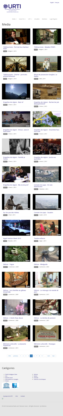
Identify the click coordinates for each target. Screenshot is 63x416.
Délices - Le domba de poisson (44, 318)
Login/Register (53, 19)
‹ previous (15, 356)
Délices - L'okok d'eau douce (13, 318)
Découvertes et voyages (11, 379)
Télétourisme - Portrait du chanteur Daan (16, 48)
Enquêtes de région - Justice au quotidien (45, 158)
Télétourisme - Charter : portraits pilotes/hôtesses (15, 75)
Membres (44, 19)
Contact (23, 396)
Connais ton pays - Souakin (43, 212)
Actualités (37, 19)
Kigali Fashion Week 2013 (12, 238)
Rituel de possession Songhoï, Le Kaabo (45, 75)
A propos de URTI (8, 396)
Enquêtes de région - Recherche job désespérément (46, 103)
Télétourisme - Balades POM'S (44, 47)
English (52, 2)
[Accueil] (15, 8)
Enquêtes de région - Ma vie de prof (15, 185)
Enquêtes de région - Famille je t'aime (14, 158)
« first (9, 356)
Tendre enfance (39, 238)
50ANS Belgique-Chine (11, 374)
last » (53, 356)
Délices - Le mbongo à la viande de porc (46, 291)
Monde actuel (9, 377)
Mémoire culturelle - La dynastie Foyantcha (14, 345)
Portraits (36, 377)
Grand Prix (22, 19)
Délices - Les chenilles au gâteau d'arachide (14, 291)
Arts (6, 376)
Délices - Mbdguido (40, 264)
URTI (29, 19)
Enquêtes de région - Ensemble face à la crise (46, 130)
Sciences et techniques (40, 379)
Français (57, 2)
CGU (16, 396)
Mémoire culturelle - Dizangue (44, 344)
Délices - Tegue (8, 264)
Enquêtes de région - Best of (13, 102)
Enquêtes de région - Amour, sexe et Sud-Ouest (16, 130)
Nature (35, 376)
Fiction (7, 381)
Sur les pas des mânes (11, 212)
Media (14, 19)
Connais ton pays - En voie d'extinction (43, 186)
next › (48, 356)
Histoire (36, 374)
